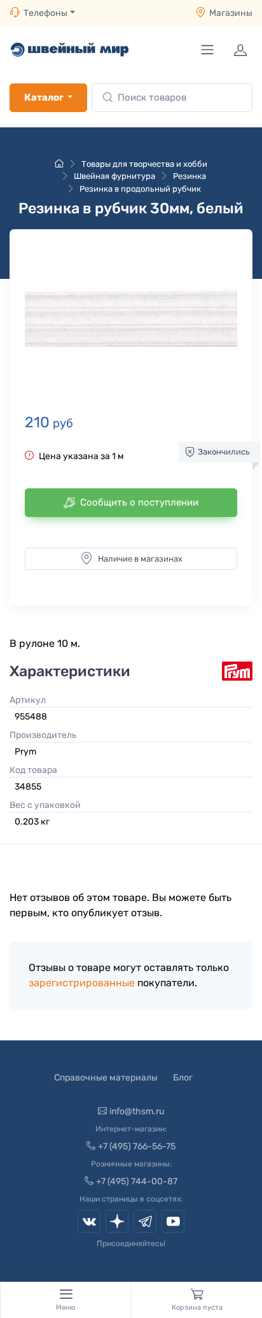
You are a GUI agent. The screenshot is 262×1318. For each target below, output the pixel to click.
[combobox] (172, 97)
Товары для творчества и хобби (144, 164)
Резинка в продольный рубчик (140, 189)
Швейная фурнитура (114, 176)
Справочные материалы (106, 1077)
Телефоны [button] (45, 13)
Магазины (230, 13)
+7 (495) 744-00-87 (136, 1181)
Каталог (44, 97)
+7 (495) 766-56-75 (137, 1146)
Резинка (189, 176)
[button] (131, 319)
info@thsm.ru (136, 1111)
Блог (183, 1077)
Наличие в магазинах (140, 558)
